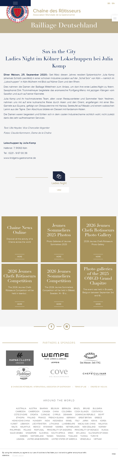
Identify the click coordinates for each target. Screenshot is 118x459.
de (109, 3)
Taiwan (50, 436)
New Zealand (89, 427)
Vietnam (98, 439)
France (42, 417)
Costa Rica (97, 411)
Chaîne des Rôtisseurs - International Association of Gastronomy (42, 387)
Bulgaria (97, 408)
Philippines (15, 430)
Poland (27, 430)
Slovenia (43, 433)
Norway (102, 427)
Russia (105, 430)
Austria (33, 408)
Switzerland (37, 436)
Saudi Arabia (16, 433)
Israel (69, 420)
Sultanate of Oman (98, 433)
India (47, 420)
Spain (70, 433)
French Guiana (56, 417)
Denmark (67, 414)
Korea (103, 420)
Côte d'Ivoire (20, 414)
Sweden (24, 436)
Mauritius (25, 427)
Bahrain (44, 408)
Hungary (37, 420)
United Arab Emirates (38, 439)
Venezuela (85, 439)
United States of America (64, 439)
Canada (46, 411)
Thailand (72, 436)
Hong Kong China (21, 420)
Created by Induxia (98, 387)
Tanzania (60, 436)
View (59, 190)
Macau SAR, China (86, 424)
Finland (31, 417)
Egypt (101, 414)
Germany (71, 417)
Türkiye (94, 436)
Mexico (36, 427)
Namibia (59, 427)
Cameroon (33, 411)
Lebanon (24, 424)
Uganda (20, 439)
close (114, 454)
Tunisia (84, 436)
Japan (85, 420)
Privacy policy (18, 455)
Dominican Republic (85, 414)
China (56, 411)
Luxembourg (68, 424)
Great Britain (85, 417)
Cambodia (21, 411)
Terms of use (81, 387)
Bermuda (66, 408)
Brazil (77, 408)
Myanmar (48, 427)
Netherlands (72, 427)
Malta (14, 427)
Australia (21, 408)
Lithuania (54, 424)
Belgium (55, 408)
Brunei (86, 408)
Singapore (31, 433)
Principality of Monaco (87, 430)
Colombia (67, 411)
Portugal (39, 430)
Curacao (45, 414)
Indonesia (58, 420)
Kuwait (14, 424)
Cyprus (56, 414)
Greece (98, 417)
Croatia (34, 414)
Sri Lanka (81, 433)
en (113, 3)
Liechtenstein (39, 424)
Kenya (94, 420)
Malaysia (102, 424)
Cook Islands (82, 411)
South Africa (58, 433)
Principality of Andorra (59, 430)
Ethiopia (20, 417)
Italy (77, 420)
